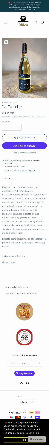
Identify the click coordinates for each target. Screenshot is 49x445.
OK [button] (24, 440)
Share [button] (7, 178)
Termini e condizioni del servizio (21, 293)
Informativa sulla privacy (17, 287)
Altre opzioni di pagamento (24, 153)
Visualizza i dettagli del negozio (20, 170)
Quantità (6, 122)
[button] (6, 22)
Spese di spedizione (21, 117)
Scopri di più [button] (32, 433)
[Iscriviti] (39, 363)
